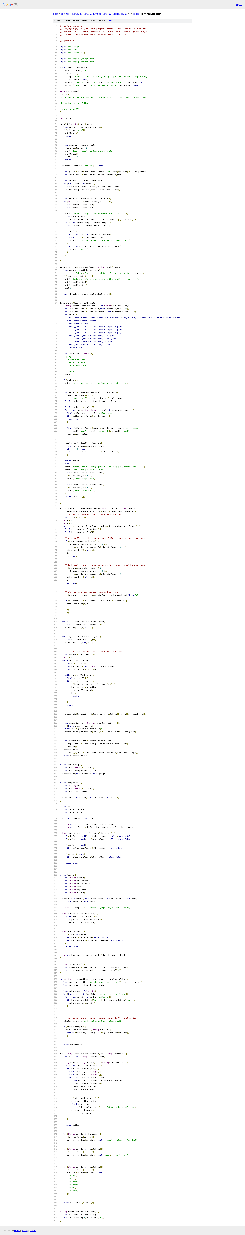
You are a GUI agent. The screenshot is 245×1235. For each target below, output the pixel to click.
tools (136, 13)
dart (55, 13)
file (111, 21)
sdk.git (65, 13)
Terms (33, 1230)
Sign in (239, 4)
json (240, 1230)
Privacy (25, 1230)
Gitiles (17, 1230)
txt (233, 1230)
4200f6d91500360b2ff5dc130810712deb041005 (99, 13)
